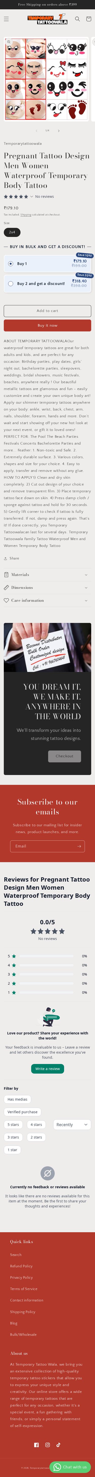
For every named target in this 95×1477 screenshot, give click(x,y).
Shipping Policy (22, 1312)
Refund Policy (21, 1266)
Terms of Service (23, 1289)
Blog (13, 1323)
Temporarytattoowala (41, 1468)
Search (16, 1255)
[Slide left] (36, 130)
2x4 (12, 232)
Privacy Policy (21, 1278)
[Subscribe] (79, 846)
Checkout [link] (64, 756)
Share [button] (14, 558)
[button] (6, 19)
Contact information (26, 1300)
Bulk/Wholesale (23, 1335)
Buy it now (48, 325)
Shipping (26, 214)
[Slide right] (58, 130)
